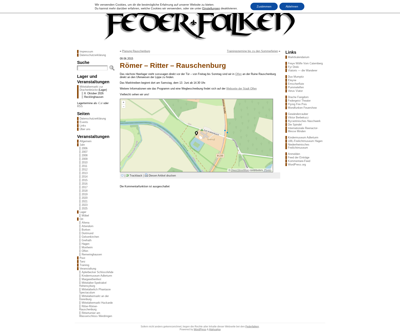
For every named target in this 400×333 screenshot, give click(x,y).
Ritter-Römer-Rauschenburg (88, 308)
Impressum (86, 51)
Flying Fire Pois (297, 104)
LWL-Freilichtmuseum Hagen (305, 141)
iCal (100, 103)
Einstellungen (211, 8)
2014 (85, 176)
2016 (85, 183)
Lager (83, 212)
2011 (84, 166)
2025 (85, 208)
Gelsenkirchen (90, 236)
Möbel (85, 215)
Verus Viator (295, 90)
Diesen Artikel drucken (162, 175)
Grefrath (86, 240)
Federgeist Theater (299, 100)
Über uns (85, 129)
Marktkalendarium (298, 57)
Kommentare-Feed (299, 161)
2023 (85, 204)
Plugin (267, 170)
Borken (86, 229)
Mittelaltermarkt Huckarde (97, 302)
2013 (85, 173)
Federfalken (252, 326)
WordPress (200, 329)
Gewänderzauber (298, 114)
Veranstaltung (88, 268)
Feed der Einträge (298, 157)
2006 (85, 148)
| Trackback (133, 175)
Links (83, 125)
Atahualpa (215, 329)
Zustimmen (264, 6)
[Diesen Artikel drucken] (146, 175)
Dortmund (87, 233)
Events (84, 122)
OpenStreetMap (240, 170)
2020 (85, 197)
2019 (85, 194)
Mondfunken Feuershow (302, 107)
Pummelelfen (296, 87)
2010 (85, 162)
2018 (85, 190)
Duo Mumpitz (296, 76)
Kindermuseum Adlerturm (97, 275)
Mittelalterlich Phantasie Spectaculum (95, 291)
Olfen (85, 250)
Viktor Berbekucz (298, 117)
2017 (85, 187)
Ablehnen (292, 6)
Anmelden (294, 153)
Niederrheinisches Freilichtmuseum (298, 146)
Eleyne (292, 80)
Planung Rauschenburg (136, 51)
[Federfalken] (200, 25)
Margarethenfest (91, 279)
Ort (81, 219)
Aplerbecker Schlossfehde (97, 272)
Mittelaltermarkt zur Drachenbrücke (91, 88)
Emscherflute (296, 83)
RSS (80, 106)
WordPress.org (297, 164)
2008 (85, 155)
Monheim (87, 247)
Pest (82, 258)
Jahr (82, 144)
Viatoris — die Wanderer (302, 70)
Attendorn (87, 226)
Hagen (85, 243)
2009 (85, 158)
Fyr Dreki (293, 66)
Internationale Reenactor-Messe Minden (303, 130)
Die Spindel (295, 124)
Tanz (82, 261)
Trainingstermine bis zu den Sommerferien (252, 51)
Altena (85, 222)
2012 (85, 169)
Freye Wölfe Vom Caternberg (305, 63)
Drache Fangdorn (298, 97)
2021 (85, 201)
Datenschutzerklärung (93, 55)
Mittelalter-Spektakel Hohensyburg (92, 284)
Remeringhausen (92, 254)
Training (84, 265)
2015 (85, 180)
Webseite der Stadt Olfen (241, 88)
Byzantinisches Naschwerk (304, 121)
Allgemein (85, 141)
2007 (85, 151)
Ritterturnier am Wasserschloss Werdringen (95, 314)
